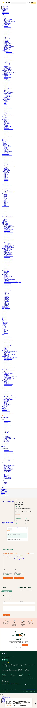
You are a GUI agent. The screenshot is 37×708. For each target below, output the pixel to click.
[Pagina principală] (2, 499)
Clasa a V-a (6, 177)
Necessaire (6, 273)
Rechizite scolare (7, 20)
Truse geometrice (7, 250)
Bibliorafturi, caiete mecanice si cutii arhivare (11, 357)
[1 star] (6, 599)
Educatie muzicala (7, 170)
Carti (5, 18)
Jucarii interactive (7, 340)
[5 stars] (12, 599)
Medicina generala (7, 110)
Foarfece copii (6, 277)
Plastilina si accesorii (7, 275)
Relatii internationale (7, 93)
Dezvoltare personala (7, 27)
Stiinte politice (6, 90)
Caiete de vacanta (7, 188)
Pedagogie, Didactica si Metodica (9, 166)
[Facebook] (3, 660)
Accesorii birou (6, 346)
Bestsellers (3, 679)
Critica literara (6, 84)
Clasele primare (6, 185)
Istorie (5, 94)
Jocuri (5, 326)
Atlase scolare (6, 164)
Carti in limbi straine (7, 62)
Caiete (5, 464)
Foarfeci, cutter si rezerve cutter (9, 378)
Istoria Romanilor (8, 95)
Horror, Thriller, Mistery (9, 55)
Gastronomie (6, 41)
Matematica (6, 194)
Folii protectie (6, 360)
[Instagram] (5, 660)
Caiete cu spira (6, 235)
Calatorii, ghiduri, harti (7, 44)
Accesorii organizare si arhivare (9, 358)
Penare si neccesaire (7, 470)
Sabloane (5, 251)
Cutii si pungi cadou (7, 404)
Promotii (3, 7)
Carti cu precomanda (5, 13)
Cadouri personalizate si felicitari (9, 389)
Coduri (5, 118)
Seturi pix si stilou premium (8, 384)
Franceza (5, 201)
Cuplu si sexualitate (7, 68)
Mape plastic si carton (7, 361)
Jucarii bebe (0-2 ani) (7, 337)
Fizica (5, 205)
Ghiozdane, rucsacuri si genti (8, 229)
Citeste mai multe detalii (22, 705)
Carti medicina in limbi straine (9, 115)
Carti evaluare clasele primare (9, 192)
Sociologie (5, 89)
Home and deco (6, 394)
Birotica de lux (6, 347)
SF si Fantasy (8, 56)
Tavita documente (7, 375)
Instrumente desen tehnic (8, 254)
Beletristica (6, 26)
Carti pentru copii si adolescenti (9, 21)
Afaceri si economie (7, 34)
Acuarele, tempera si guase (8, 256)
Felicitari (5, 403)
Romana (5, 195)
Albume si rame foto (7, 393)
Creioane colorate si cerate (8, 259)
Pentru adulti (8, 64)
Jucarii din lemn (6, 338)
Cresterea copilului (7, 30)
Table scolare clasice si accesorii (9, 367)
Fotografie (5, 100)
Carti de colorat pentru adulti (9, 46)
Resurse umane (6, 128)
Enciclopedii (6, 75)
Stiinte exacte (6, 132)
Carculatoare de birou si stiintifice (9, 370)
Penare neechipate (7, 272)
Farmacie (5, 113)
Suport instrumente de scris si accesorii (10, 376)
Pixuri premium (6, 382)
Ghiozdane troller (7, 266)
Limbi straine (6, 78)
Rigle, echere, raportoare (8, 249)
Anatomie (5, 212)
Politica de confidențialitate (23, 646)
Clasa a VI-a (6, 178)
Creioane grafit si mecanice (8, 243)
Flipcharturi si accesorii (8, 364)
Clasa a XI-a (6, 183)
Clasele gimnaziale (7, 186)
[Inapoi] (0, 694)
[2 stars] (8, 599)
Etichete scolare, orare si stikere (9, 239)
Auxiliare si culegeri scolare (8, 160)
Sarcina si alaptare (7, 80)
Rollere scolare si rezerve (8, 246)
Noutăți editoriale (4, 676)
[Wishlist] (27, 3)
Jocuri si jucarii (6, 22)
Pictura (5, 103)
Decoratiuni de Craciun (8, 398)
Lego (5, 332)
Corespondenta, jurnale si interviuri (10, 72)
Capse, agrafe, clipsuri (7, 377)
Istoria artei (6, 101)
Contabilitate (6, 125)
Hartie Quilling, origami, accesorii (9, 279)
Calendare (5, 349)
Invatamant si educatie (8, 19)
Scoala (3, 11)
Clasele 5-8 (8, 265)
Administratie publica (7, 126)
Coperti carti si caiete (7, 238)
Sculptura (5, 104)
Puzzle (5, 331)
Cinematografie (6, 107)
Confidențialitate (27, 691)
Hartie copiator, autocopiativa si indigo (10, 351)
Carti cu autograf (7, 38)
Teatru (5, 105)
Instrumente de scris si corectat (9, 226)
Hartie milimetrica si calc (8, 252)
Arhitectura (6, 106)
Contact (12, 679)
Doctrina (5, 117)
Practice (5, 137)
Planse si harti (6, 169)
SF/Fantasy (8, 61)
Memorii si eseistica (7, 73)
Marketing (5, 121)
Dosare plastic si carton (8, 359)
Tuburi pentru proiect (7, 253)
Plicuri (5, 353)
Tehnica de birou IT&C (7, 345)
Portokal (6, 3)
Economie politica (7, 123)
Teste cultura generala (7, 77)
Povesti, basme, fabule (7, 288)
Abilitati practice (7, 231)
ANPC (34, 691)
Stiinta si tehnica (6, 35)
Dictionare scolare (7, 458)
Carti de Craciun (6, 303)
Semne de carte (6, 390)
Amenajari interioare (7, 146)
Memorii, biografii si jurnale (8, 28)
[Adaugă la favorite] (4, 569)
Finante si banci (6, 122)
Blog (3, 14)
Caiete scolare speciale (8, 234)
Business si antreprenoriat (8, 129)
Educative (5, 329)
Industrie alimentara (7, 135)
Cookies (31, 691)
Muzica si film (6, 396)
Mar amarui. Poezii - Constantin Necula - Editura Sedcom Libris (7, 573)
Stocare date (6, 371)
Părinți (20, 676)
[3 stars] (9, 599)
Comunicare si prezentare (8, 344)
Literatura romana (7, 287)
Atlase (5, 76)
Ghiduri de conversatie (8, 153)
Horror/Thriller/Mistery (9, 60)
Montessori (4, 10)
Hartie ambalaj (6, 355)
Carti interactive (6, 293)
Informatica (6, 131)
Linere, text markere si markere (9, 247)
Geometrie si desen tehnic (8, 227)
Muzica (5, 108)
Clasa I (5, 173)
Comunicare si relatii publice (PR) (9, 92)
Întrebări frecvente (13, 675)
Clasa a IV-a (6, 176)
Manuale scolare (6, 159)
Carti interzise (6, 42)
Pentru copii (8, 63)
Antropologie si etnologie (8, 83)
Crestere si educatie (7, 81)
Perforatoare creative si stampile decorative (11, 281)
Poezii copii (6, 291)
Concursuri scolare (7, 190)
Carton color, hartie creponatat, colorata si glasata (12, 282)
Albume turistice (6, 152)
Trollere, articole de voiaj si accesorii (10, 397)
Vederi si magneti (7, 402)
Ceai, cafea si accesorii (8, 395)
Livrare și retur (12, 676)
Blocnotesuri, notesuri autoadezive (9, 354)
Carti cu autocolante (7, 295)
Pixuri (5, 242)
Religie (5, 36)
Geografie (5, 97)
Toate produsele (5, 6)
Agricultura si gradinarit (8, 136)
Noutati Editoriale (5, 9)
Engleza (5, 200)
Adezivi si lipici (6, 278)
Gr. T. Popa (5, 483)
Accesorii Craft (6, 280)
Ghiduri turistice (6, 150)
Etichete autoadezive (7, 352)
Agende (5, 348)
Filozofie (5, 86)
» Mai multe (27, 553)
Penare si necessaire (7, 230)
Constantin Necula (18, 506)
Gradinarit (5, 147)
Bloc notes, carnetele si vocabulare (10, 237)
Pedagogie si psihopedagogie (9, 217)
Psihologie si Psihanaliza (8, 69)
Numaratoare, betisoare (8, 276)
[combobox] (15, 2)
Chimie (5, 197)
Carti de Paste (6, 301)
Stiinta (5, 133)
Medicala (5, 482)
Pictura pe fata (6, 284)
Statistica (5, 124)
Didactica (5, 218)
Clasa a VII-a (6, 179)
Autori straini (6, 208)
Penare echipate (6, 271)
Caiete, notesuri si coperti (8, 225)
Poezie (5, 65)
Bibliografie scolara (7, 163)
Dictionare (5, 165)
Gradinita (5, 167)
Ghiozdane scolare (7, 262)
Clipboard (5, 362)
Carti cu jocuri (6, 299)
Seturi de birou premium (8, 385)
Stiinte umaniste (5, 82)
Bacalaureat (6, 162)
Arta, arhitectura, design (8, 31)
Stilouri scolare (6, 241)
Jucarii (5, 327)
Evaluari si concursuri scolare (9, 161)
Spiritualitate (6, 48)
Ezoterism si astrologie (7, 47)
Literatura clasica (9, 52)
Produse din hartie (7, 342)
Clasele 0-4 (8, 264)
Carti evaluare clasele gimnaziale (9, 191)
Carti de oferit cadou (7, 45)
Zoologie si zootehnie (7, 134)
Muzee (5, 102)
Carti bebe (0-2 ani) (7, 290)
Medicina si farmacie (5, 12)
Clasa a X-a (6, 182)
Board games (6, 330)
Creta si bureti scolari (7, 283)
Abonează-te (25, 644)
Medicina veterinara (7, 112)
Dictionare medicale (7, 114)
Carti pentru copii (5, 8)
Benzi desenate (6, 297)
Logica (5, 204)
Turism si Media (6, 127)
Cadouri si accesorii (7, 24)
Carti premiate (6, 37)
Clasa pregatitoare (7, 172)
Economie (5, 120)
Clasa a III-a (6, 175)
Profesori (20, 675)
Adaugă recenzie (6, 591)
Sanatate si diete (7, 49)
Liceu (5, 187)
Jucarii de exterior (7, 336)
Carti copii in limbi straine (8, 289)
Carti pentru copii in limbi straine (9, 438)
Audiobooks (6, 39)
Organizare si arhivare (7, 343)
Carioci (5, 258)
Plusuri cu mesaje (7, 405)
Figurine (5, 335)
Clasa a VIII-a (6, 180)
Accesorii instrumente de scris (9, 245)
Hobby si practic (6, 148)
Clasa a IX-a (6, 181)
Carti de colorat (6, 296)
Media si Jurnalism (7, 91)
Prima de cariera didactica (5, 681)
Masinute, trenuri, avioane (8, 339)
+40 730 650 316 (30, 675)
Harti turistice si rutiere (8, 151)
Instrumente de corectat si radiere (9, 244)
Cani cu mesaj (6, 400)
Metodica (5, 219)
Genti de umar (6, 268)
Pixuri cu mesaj (6, 401)
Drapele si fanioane (7, 368)
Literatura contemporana (10, 53)
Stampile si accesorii (7, 379)
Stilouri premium (6, 383)
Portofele (5, 386)
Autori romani (6, 51)
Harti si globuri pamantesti (8, 232)
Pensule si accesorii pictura (8, 260)
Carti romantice (8, 54)
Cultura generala (6, 300)
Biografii (5, 71)
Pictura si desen (6, 228)
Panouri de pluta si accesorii (8, 365)
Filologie (5, 85)
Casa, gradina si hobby (7, 43)
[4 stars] (10, 599)
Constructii (6, 333)
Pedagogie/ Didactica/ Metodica (9, 459)
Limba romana (6, 214)
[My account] (29, 3)
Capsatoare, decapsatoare (8, 373)
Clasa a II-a (6, 174)
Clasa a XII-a (6, 184)
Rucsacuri (5, 267)
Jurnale (5, 302)
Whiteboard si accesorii (8, 366)
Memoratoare (6, 168)
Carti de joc (6, 298)
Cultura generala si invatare (8, 29)
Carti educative (6, 292)
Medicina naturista (7, 111)
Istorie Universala (8, 96)
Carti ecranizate (6, 40)
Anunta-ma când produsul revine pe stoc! (14, 527)
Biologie (5, 196)
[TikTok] (7, 660)
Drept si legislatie (7, 33)
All (4, 484)
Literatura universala (5, 306)
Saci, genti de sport (7, 269)
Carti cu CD (6, 305)
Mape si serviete (6, 381)
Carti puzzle (6, 294)
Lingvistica (5, 87)
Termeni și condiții (21, 691)
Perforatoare (6, 374)
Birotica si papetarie (7, 23)
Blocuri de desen (7, 236)
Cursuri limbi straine (7, 98)
